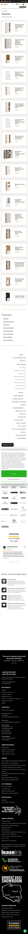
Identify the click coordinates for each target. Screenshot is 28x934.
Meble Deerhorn (5, 8)
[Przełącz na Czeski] (10, 1)
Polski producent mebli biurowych (10, 779)
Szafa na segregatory (19, 382)
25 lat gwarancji (11, 579)
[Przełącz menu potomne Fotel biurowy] (25, 420)
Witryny (20, 392)
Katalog (3, 703)
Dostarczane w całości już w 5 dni (16, 588)
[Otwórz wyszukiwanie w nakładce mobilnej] (13, 4)
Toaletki (23, 432)
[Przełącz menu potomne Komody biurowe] (25, 398)
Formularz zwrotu (6, 788)
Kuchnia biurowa (18, 408)
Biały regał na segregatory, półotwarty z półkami (20, 201)
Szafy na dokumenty (20, 388)
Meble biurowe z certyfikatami (9, 834)
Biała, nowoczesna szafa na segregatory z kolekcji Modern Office (20, 105)
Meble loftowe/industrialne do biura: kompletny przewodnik (13, 774)
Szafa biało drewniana (19, 370)
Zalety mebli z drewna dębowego (10, 763)
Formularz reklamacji (7, 786)
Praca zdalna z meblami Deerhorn (10, 777)
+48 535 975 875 (9, 672)
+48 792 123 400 (9, 674)
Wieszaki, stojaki (20, 411)
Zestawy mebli (21, 438)
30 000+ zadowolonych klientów (16, 603)
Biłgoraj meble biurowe (7, 908)
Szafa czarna (22, 373)
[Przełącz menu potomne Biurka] (25, 354)
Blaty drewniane (6, 829)
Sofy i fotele (22, 426)
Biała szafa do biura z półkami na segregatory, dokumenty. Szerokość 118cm (20, 42)
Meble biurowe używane (8, 752)
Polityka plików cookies (5, 481)
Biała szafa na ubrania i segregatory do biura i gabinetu (20, 153)
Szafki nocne (22, 417)
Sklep (10, 8)
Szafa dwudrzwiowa (20, 379)
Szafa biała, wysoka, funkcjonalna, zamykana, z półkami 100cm (20, 121)
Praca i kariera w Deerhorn (8, 802)
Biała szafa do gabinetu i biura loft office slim (19, 169)
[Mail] (25, 1)
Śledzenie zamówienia (7, 701)
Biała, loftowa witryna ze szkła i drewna (19, 232)
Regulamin (4, 690)
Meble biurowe (5, 747)
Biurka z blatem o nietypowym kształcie (11, 836)
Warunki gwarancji (6, 821)
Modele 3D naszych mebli (8, 791)
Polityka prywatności (14, 481)
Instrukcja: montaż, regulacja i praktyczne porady (14, 823)
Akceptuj (14, 473)
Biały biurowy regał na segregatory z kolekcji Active (19, 280)
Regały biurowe (18, 395)
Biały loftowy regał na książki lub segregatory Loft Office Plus (19, 58)
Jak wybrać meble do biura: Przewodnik (11, 767)
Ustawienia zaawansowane (14, 479)
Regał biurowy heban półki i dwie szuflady (20, 296)
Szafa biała (22, 367)
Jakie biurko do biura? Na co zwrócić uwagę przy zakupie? (14, 770)
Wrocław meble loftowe (7, 917)
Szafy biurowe (21, 364)
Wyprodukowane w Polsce (14, 596)
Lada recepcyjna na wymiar (8, 754)
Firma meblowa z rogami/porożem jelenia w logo (13, 832)
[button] (14, 925)
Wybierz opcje (20, 31)
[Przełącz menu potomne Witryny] (25, 392)
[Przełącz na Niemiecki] (5, 1)
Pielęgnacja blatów (6, 827)
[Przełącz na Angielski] (7, 1)
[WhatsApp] (25, 931)
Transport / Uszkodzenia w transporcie (11, 698)
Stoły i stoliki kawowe (19, 429)
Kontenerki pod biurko (19, 402)
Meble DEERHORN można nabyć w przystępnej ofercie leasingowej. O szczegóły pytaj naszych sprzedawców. (13, 846)
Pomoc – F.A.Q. (5, 838)
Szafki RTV (23, 414)
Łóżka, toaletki (21, 423)
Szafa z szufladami (20, 385)
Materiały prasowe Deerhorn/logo (10, 793)
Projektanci (4, 800)
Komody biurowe (18, 399)
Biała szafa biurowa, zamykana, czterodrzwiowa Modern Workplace (19, 73)
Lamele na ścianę (20, 435)
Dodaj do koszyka (19, 143)
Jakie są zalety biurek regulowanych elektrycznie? (14, 761)
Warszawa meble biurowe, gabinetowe (11, 910)
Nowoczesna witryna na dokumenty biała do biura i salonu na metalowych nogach (19, 264)
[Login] (19, 4)
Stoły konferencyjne (19, 357)
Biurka (21, 354)
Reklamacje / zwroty (6, 696)
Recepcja (23, 360)
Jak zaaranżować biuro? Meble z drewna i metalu (14, 765)
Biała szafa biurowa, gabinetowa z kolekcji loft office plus (19, 89)
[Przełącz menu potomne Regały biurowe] (25, 395)
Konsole (23, 405)
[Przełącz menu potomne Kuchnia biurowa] (25, 407)
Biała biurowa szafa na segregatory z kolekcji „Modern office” (19, 26)
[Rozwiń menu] (26, 4)
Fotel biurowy (18, 420)
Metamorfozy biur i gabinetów (9, 840)
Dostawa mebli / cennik (7, 692)
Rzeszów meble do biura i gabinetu (10, 914)
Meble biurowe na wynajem (8, 749)
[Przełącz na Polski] (2, 1)
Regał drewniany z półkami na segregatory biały (19, 248)
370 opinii (17, 538)
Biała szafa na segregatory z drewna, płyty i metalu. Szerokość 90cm (19, 217)
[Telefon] (22, 1)
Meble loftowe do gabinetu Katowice (11, 912)
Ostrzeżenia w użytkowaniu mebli (10, 825)
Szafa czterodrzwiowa (19, 376)
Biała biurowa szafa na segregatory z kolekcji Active (19, 137)
